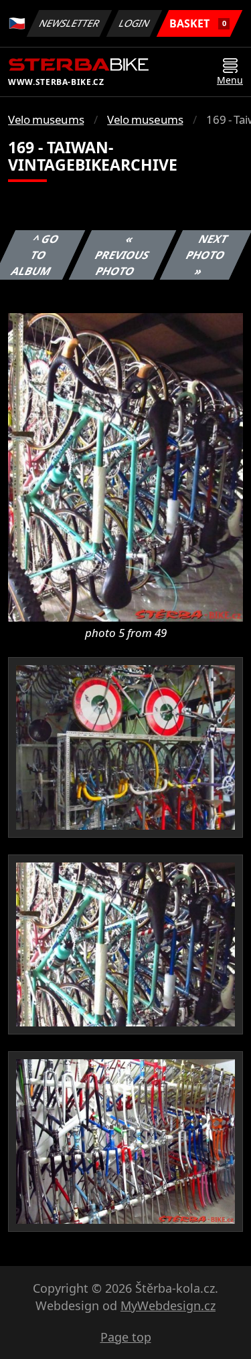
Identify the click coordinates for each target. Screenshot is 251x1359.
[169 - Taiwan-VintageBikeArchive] (125, 466)
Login (134, 23)
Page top (125, 1337)
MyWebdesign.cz (168, 1305)
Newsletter (69, 23)
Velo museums (46, 119)
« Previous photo (122, 255)
